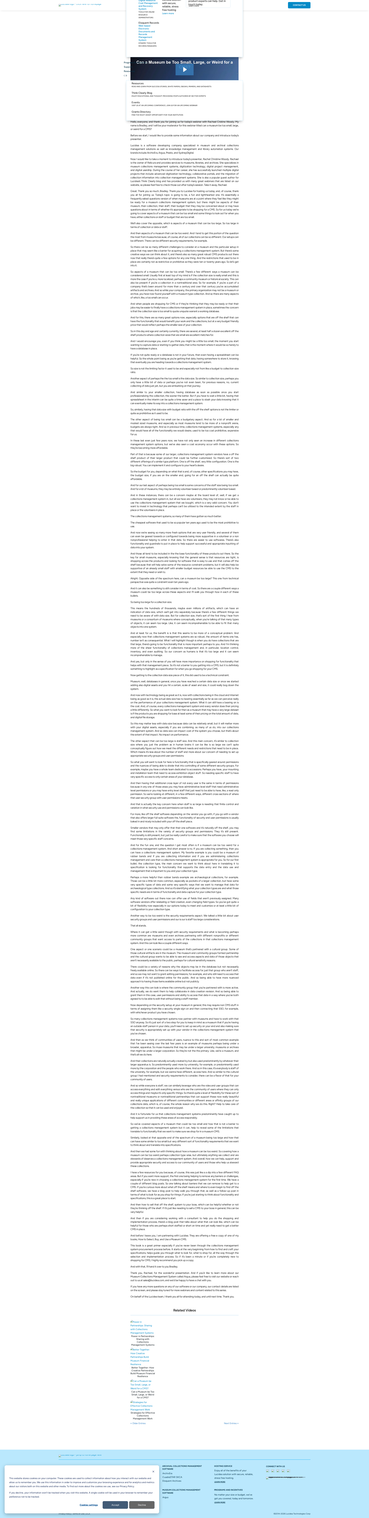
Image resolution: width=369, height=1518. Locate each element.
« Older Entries (138, 1423)
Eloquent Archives (171, 1480)
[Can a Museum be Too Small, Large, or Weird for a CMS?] (142, 1384)
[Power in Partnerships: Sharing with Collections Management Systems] (142, 1327)
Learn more (194, 6)
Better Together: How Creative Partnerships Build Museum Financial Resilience (142, 1372)
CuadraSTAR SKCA (172, 1477)
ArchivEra (167, 1473)
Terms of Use (78, 1514)
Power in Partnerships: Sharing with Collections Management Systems (142, 1340)
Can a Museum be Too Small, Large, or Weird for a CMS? (142, 1394)
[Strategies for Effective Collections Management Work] (142, 1406)
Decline (142, 1505)
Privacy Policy (65, 1514)
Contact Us (299, 5)
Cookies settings (89, 1505)
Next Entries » (231, 1423)
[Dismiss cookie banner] (153, 1472)
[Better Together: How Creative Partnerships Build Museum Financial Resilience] (142, 1357)
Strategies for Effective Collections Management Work (143, 1415)
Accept (115, 1505)
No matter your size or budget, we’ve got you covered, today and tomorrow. (233, 1498)
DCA (88, 1514)
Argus (165, 1497)
